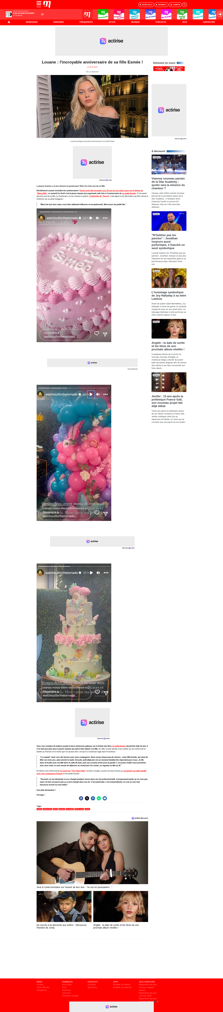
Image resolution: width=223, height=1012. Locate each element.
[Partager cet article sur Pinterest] (92, 799)
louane (39, 809)
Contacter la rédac (70, 996)
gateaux (62, 809)
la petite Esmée (119, 746)
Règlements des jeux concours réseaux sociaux (148, 987)
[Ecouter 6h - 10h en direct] (169, 68)
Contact (40, 984)
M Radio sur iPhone (121, 984)
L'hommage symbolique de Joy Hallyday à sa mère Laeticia (169, 295)
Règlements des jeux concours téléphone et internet (149, 1001)
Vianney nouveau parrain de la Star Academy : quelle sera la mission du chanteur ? (168, 183)
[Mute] (42, 14)
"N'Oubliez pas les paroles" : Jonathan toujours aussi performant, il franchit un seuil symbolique (168, 241)
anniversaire (47, 809)
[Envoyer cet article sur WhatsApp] (98, 799)
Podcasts (161, 22)
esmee (87, 809)
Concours (66, 993)
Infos (64, 987)
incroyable (69, 809)
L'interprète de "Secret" (99, 196)
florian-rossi (79, 809)
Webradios (32, 22)
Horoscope (209, 22)
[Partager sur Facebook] (80, 799)
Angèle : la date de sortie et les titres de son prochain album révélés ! (168, 346)
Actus (112, 22)
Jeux (184, 22)
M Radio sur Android (122, 987)
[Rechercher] (184, 4)
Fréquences (86, 22)
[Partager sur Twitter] (86, 799)
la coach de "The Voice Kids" (73, 771)
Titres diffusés (43, 987)
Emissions (58, 22)
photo (55, 809)
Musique (135, 22)
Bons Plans (67, 984)
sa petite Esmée (129, 193)
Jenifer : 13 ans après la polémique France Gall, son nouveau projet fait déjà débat (167, 401)
